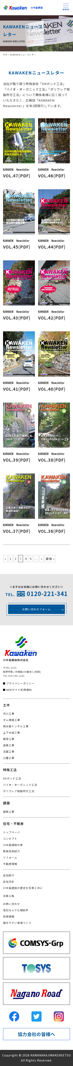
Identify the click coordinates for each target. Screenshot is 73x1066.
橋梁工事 (8, 739)
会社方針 (8, 882)
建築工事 (8, 812)
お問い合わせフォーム (36, 609)
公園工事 (8, 758)
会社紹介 (8, 875)
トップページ (11, 832)
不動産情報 (10, 864)
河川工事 (8, 713)
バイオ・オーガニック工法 (20, 785)
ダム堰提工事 (11, 720)
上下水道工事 (11, 732)
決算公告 (8, 896)
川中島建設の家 (13, 845)
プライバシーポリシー (20, 683)
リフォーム (10, 857)
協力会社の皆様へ (36, 1034)
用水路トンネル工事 (16, 726)
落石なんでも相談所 (15, 910)
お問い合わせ (11, 904)
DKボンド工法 (12, 778)
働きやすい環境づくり (17, 923)
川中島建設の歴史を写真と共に (23, 888)
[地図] (37, 671)
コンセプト (10, 838)
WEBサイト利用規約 (19, 690)
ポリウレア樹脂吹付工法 (18, 791)
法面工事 (8, 751)
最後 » (50, 558)
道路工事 (8, 745)
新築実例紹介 (11, 851)
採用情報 (8, 916)
